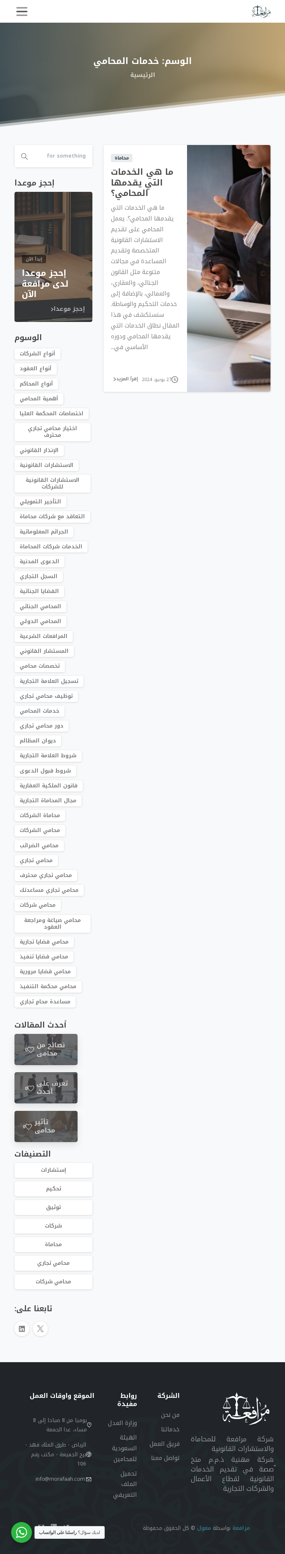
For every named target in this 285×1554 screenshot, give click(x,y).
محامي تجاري (36, 860)
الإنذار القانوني (39, 450)
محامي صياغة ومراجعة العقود (52, 923)
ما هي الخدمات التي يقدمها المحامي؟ (142, 182)
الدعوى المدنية (39, 562)
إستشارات (53, 1170)
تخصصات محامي (40, 666)
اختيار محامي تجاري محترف (52, 431)
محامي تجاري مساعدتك (49, 890)
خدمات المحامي (39, 711)
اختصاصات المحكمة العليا (51, 414)
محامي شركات (38, 905)
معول (204, 1528)
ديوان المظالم (38, 741)
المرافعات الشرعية (44, 636)
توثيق (53, 1207)
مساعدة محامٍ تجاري (45, 1002)
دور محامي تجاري (41, 726)
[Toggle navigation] (21, 11)
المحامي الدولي (40, 621)
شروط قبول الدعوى (45, 771)
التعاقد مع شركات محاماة (52, 517)
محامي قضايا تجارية (44, 942)
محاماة (53, 1244)
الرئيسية (142, 75)
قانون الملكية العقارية (49, 786)
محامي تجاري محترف (46, 875)
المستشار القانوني (44, 651)
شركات (53, 1226)
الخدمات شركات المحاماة (51, 547)
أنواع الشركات (37, 354)
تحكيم (53, 1189)
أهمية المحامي (39, 399)
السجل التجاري (39, 576)
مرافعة (241, 1528)
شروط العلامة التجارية (48, 756)
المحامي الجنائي (40, 607)
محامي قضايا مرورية (45, 972)
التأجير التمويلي (40, 502)
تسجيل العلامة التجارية (49, 681)
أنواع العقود (36, 369)
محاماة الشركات (40, 815)
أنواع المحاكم (36, 384)
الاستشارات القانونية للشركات (52, 483)
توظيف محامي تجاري (46, 696)
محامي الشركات (40, 830)
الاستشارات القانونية (46, 465)
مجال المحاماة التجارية (48, 801)
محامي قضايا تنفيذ (44, 957)
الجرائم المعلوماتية (44, 532)
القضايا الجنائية (39, 591)
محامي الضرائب (39, 846)
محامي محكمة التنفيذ (48, 986)
